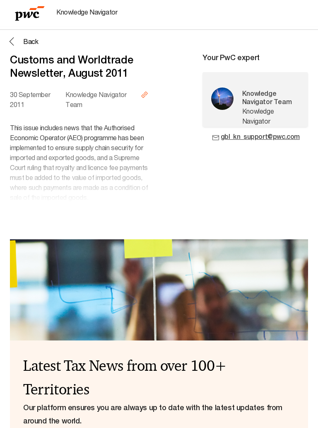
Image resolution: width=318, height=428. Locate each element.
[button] (22, 41)
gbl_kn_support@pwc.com (260, 137)
